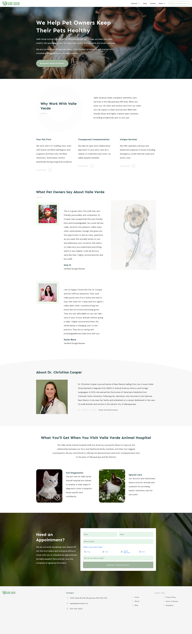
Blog (136, 605)
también (95, 157)
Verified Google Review (74, 268)
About (137, 601)
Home (137, 597)
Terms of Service (172, 601)
